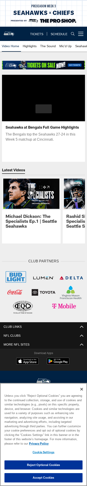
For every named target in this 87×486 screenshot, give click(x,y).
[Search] (73, 34)
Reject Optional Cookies (43, 465)
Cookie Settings (43, 452)
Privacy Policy (39, 443)
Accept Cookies (43, 477)
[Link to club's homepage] (9, 32)
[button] (43, 108)
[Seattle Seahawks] (43, 382)
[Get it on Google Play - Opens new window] (58, 363)
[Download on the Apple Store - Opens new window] (27, 362)
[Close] (82, 389)
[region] (43, 434)
